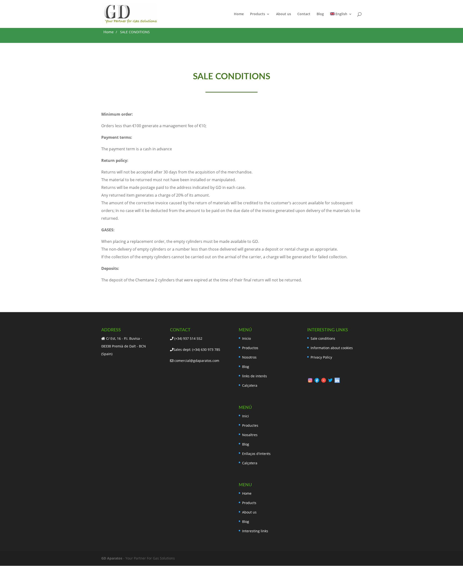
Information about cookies (332, 348)
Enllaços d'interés (256, 453)
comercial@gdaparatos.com (196, 360)
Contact (303, 14)
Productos (250, 348)
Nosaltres (250, 435)
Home (239, 14)
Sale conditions (323, 338)
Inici (245, 416)
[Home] (108, 32)
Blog (320, 14)
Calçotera (249, 385)
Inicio (246, 338)
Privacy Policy (321, 357)
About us (283, 14)
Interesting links (255, 531)
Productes (250, 425)
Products (257, 14)
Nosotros (249, 357)
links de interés (254, 376)
